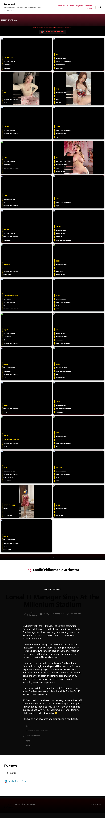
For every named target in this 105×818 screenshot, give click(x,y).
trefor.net (9, 4)
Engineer (79, 5)
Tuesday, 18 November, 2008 (53, 614)
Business (70, 5)
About (89, 8)
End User (61, 5)
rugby (28, 741)
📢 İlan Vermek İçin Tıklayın (52, 32)
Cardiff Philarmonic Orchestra (37, 731)
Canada (28, 726)
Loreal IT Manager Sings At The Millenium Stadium (52, 600)
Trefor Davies (32, 615)
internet (57, 589)
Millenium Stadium (33, 736)
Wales (28, 745)
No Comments (75, 613)
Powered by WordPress (25, 804)
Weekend (88, 5)
